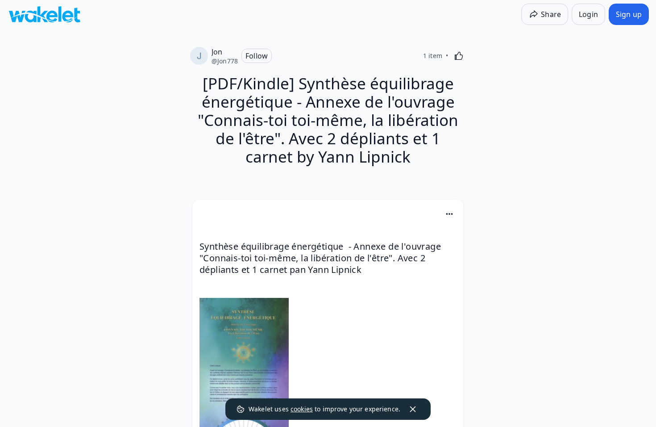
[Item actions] (449, 214)
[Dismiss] (413, 409)
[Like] (459, 56)
